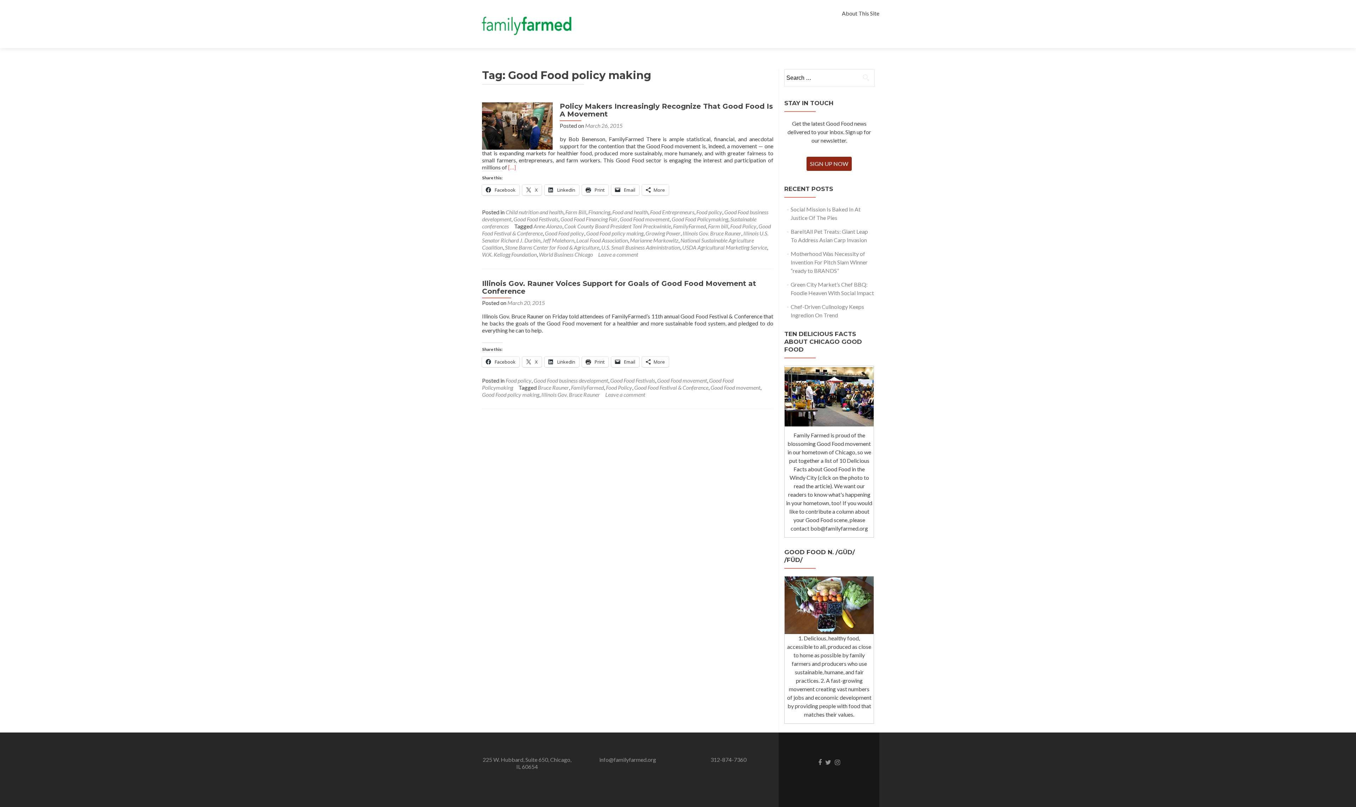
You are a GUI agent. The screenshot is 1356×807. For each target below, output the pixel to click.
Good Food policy (564, 233)
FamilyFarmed (689, 226)
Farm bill (718, 226)
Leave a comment (618, 254)
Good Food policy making (614, 233)
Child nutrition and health (534, 212)
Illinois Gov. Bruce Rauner (712, 233)
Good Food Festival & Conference (671, 387)
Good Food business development (571, 380)
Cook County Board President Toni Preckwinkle (617, 226)
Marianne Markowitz (654, 240)
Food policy (709, 212)
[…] (512, 167)
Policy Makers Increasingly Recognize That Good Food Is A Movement (666, 110)
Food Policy (743, 226)
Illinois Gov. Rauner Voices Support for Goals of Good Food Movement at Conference (619, 287)
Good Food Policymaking (700, 219)
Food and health (630, 212)
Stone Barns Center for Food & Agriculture (552, 247)
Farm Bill (575, 212)
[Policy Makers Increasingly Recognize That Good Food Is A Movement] (517, 125)
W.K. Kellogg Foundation (509, 254)
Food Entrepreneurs (672, 212)
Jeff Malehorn (558, 240)
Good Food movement (645, 219)
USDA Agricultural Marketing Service (724, 247)
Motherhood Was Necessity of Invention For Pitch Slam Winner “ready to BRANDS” (829, 262)
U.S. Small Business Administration (640, 247)
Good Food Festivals (535, 219)
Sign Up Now (829, 163)
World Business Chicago (566, 254)
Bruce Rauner (553, 387)
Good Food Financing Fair (589, 219)
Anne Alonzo (548, 226)
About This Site (860, 13)
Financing (599, 212)
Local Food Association (602, 240)
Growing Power (663, 233)
